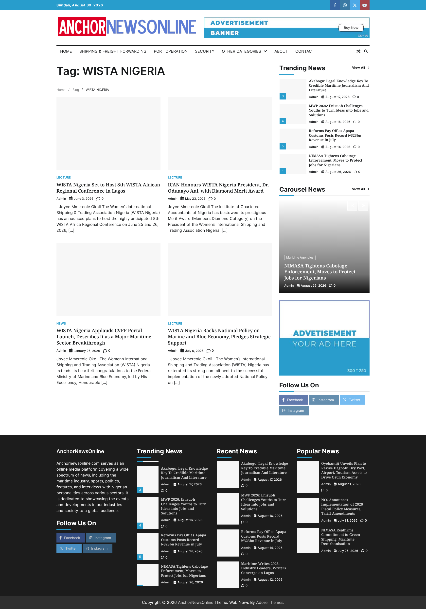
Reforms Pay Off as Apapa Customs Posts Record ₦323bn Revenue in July (335, 135)
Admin (61, 198)
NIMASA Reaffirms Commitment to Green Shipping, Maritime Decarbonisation (340, 537)
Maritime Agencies (300, 257)
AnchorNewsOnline (195, 602)
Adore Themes (269, 602)
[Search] (366, 51)
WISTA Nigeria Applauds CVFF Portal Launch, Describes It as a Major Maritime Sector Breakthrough (103, 336)
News (61, 323)
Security (204, 51)
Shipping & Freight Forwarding (112, 51)
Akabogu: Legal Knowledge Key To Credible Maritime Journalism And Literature (339, 85)
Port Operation (171, 51)
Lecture (63, 177)
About (281, 51)
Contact (304, 51)
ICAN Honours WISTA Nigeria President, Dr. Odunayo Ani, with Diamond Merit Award (218, 187)
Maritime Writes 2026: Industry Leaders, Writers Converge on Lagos (263, 568)
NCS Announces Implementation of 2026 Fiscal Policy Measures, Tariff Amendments (342, 506)
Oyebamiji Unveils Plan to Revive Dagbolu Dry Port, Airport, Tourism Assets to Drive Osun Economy (344, 470)
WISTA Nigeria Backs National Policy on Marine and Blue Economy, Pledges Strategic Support (219, 336)
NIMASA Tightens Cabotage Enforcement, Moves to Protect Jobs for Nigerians (335, 160)
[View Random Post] (358, 51)
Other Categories (241, 51)
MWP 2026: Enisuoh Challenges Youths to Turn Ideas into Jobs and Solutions (339, 110)
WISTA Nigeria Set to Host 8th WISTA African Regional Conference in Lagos (108, 187)
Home (66, 51)
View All (358, 67)
